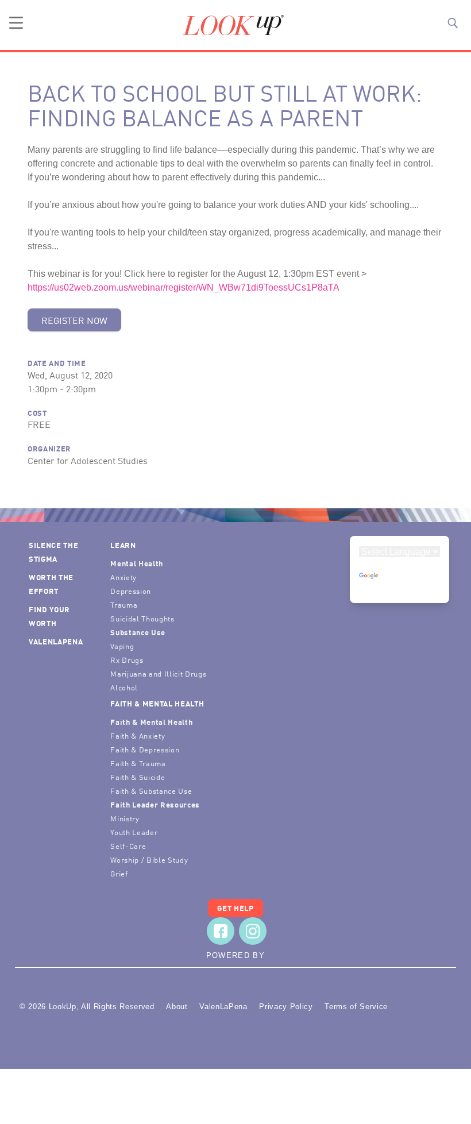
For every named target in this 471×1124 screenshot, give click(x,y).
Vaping (122, 645)
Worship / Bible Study (149, 859)
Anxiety (123, 576)
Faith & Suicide (137, 776)
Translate (400, 587)
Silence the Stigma (53, 551)
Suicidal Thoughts (142, 618)
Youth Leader (133, 831)
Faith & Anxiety (137, 735)
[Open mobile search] (452, 23)
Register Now (74, 320)
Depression (130, 590)
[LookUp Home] (233, 25)
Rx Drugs (126, 659)
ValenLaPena (56, 641)
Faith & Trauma (137, 763)
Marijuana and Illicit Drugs (158, 673)
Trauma (123, 604)
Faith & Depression (144, 749)
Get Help (235, 907)
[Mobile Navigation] (16, 23)
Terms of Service (356, 1006)
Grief (119, 873)
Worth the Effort (51, 583)
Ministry (124, 818)
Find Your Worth (49, 616)
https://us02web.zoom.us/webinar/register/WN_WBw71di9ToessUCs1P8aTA (183, 287)
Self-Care (128, 845)
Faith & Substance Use (151, 790)
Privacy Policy (285, 1006)
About (176, 1006)
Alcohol (124, 687)
